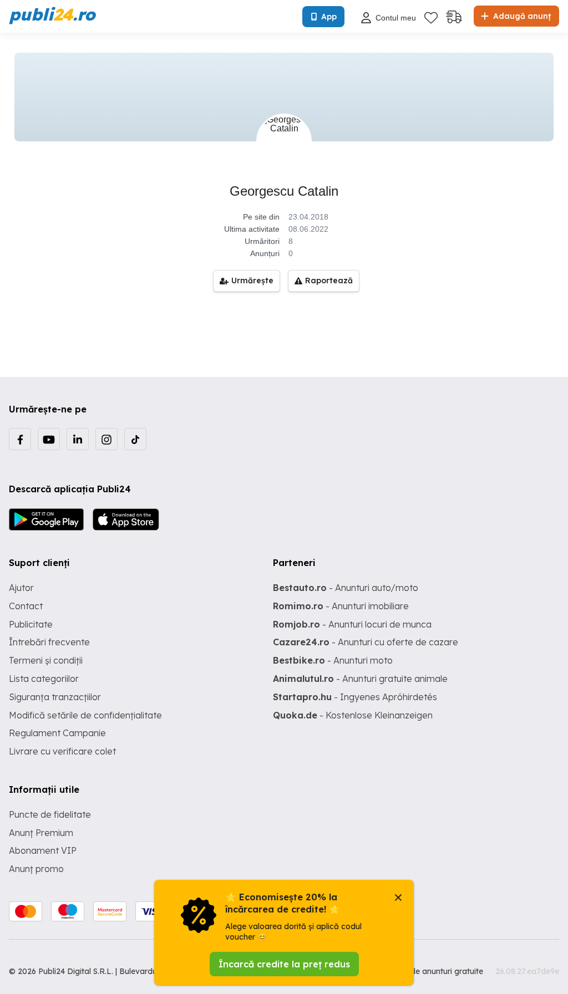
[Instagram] (106, 439)
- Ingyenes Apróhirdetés (355, 696)
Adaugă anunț (521, 16)
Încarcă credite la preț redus (284, 964)
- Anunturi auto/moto (345, 587)
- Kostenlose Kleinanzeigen (353, 715)
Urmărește (252, 281)
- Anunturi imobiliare (341, 605)
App (329, 17)
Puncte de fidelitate (50, 814)
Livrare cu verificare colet (62, 751)
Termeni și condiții (46, 660)
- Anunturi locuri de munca (352, 624)
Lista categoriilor (44, 678)
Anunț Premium (41, 832)
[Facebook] (20, 439)
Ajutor (21, 587)
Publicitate (31, 624)
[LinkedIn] (77, 439)
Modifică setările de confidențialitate (85, 715)
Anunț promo (36, 868)
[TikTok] (135, 439)
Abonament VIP (43, 850)
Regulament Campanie (57, 732)
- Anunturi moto (333, 660)
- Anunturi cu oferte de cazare (365, 642)
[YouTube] (48, 439)
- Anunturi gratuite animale (360, 678)
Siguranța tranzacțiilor (55, 696)
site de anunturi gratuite (439, 971)
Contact (26, 605)
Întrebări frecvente (49, 642)
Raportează (329, 281)
